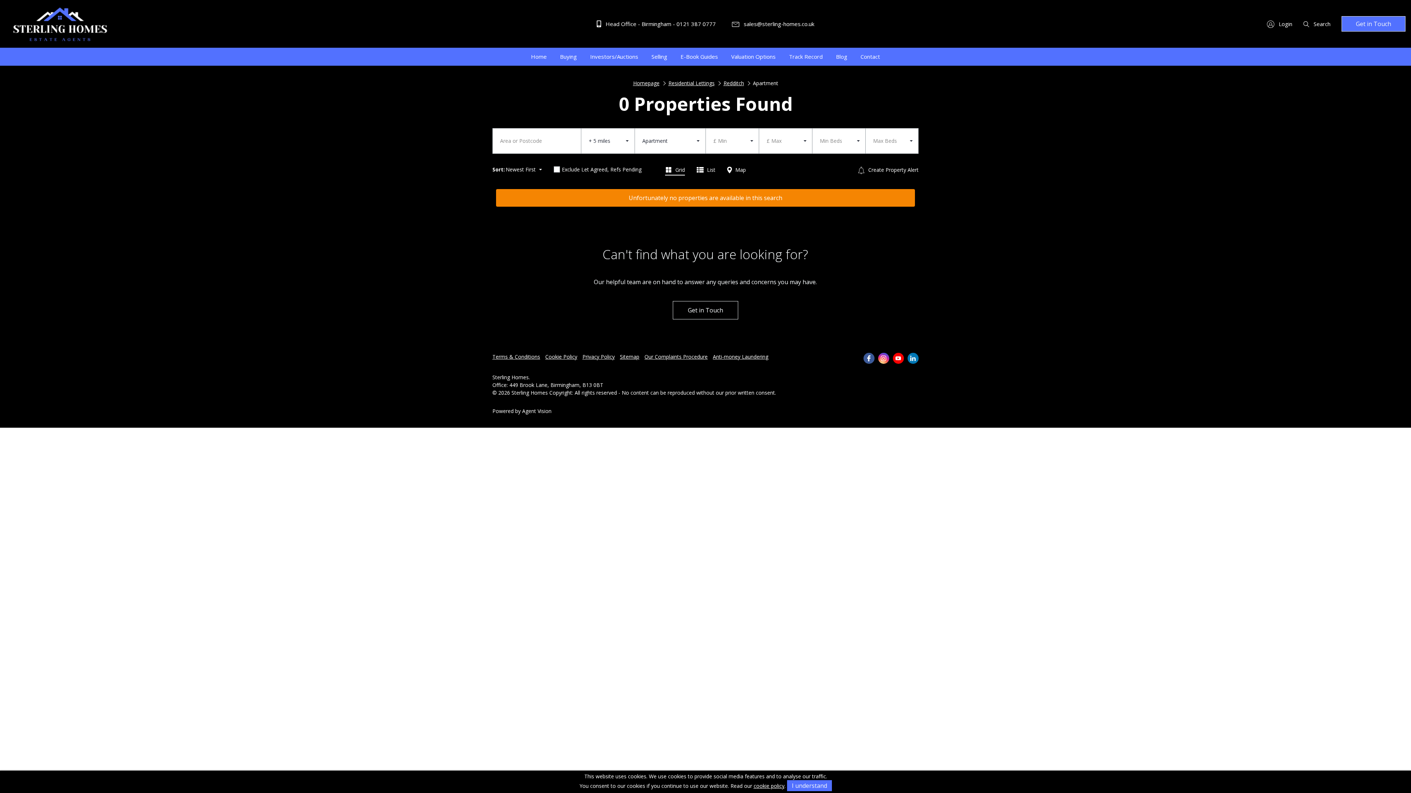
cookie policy (769, 785)
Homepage (646, 83)
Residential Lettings (691, 83)
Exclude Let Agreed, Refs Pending (602, 169)
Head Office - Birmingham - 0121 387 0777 (660, 24)
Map (740, 169)
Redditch (734, 83)
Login (1284, 24)
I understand (809, 786)
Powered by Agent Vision (522, 411)
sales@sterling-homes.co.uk (778, 24)
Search (1321, 24)
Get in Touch (1373, 24)
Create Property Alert (893, 169)
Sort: (498, 169)
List (710, 169)
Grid (679, 169)
